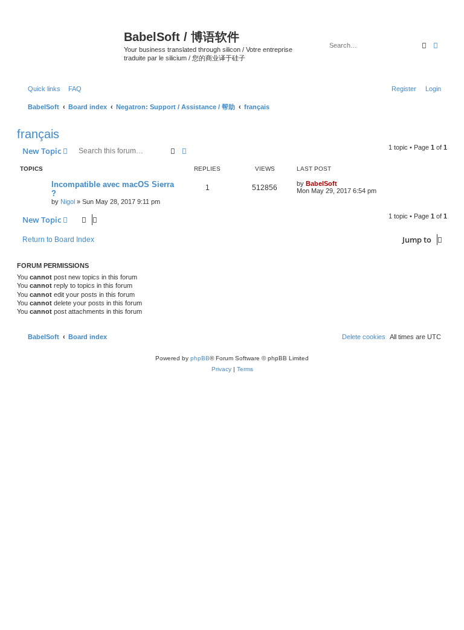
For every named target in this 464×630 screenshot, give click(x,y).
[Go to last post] (341, 183)
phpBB (200, 358)
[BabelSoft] (72, 39)
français (38, 134)
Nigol (67, 201)
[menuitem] (72, 88)
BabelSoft (321, 183)
